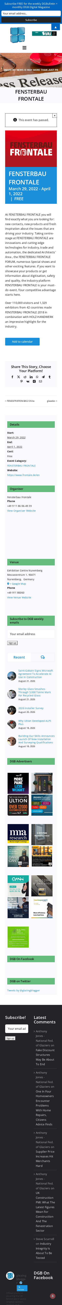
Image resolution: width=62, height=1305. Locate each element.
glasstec (51, 400)
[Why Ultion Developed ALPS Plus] (11, 722)
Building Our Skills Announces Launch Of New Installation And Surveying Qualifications (36, 739)
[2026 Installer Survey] (11, 707)
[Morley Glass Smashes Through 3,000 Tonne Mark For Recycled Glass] (11, 691)
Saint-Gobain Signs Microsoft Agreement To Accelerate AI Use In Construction (35, 674)
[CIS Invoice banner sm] (44, 33)
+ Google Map (18, 583)
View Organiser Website (21, 510)
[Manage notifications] (52, 1296)
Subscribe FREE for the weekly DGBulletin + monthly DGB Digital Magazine (31, 5)
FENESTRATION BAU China (20, 400)
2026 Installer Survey (30, 708)
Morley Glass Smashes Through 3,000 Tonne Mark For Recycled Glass (34, 692)
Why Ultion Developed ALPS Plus (34, 722)
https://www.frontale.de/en (23, 475)
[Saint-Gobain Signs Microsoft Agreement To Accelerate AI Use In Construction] (11, 673)
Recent (19, 657)
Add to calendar (22, 341)
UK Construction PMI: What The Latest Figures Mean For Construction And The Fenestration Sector (45, 1211)
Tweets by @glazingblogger (23, 990)
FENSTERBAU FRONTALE (21, 465)
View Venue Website (19, 597)
